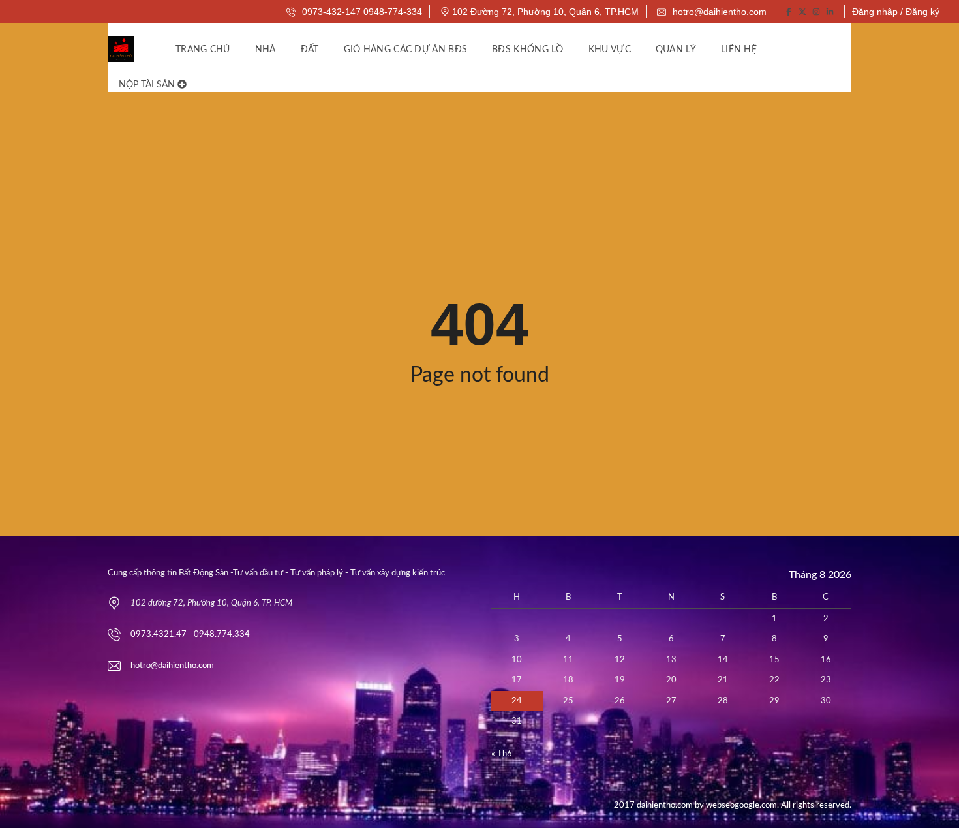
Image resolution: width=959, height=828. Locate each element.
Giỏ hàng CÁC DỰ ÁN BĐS (406, 49)
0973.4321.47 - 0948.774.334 (190, 634)
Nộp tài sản (148, 84)
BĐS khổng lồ (528, 49)
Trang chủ (202, 49)
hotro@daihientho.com (718, 12)
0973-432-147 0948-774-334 (360, 12)
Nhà (265, 49)
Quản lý (676, 49)
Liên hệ (739, 49)
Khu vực (609, 49)
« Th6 (501, 754)
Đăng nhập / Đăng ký (895, 12)
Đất (310, 49)
